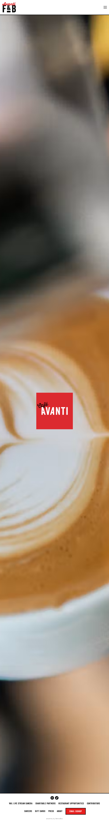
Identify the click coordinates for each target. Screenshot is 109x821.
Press (51, 811)
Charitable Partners (45, 803)
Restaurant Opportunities (71, 803)
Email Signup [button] (75, 811)
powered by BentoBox (54, 818)
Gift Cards (40, 811)
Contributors (93, 803)
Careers (28, 811)
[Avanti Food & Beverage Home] (10, 7)
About (59, 811)
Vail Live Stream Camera (20, 803)
